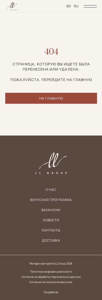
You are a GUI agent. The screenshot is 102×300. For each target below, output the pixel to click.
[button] (51, 240)
